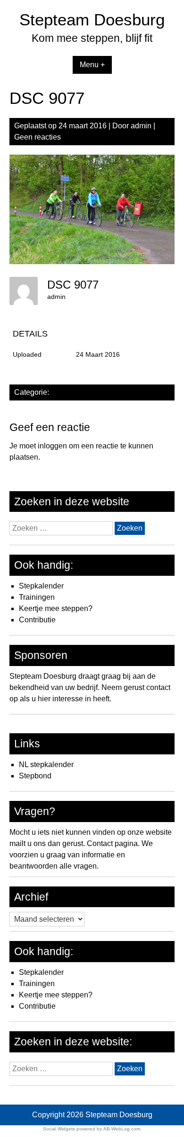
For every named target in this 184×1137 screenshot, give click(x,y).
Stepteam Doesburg (92, 19)
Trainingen (37, 597)
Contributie (37, 620)
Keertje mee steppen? (55, 608)
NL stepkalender (46, 764)
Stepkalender (41, 586)
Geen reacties (37, 137)
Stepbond (35, 776)
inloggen (52, 446)
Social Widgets (59, 1128)
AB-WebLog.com (121, 1128)
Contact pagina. (113, 843)
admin (141, 126)
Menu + (92, 65)
